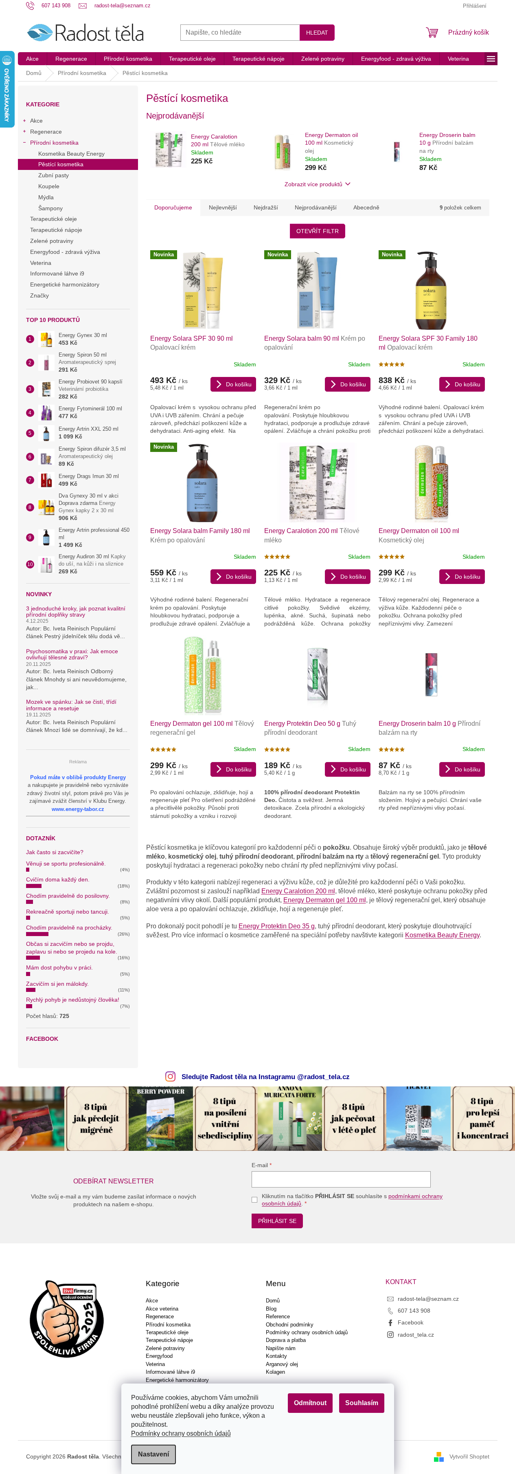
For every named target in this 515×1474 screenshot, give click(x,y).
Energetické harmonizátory (64, 284)
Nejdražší (266, 207)
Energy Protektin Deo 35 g (277, 926)
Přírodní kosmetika (54, 142)
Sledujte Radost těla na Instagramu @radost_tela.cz (266, 1077)
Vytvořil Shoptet (469, 1456)
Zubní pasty (53, 175)
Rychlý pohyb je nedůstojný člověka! (72, 999)
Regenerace (46, 131)
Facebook (410, 1322)
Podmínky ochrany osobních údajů (181, 1433)
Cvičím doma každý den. (58, 879)
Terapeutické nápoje (56, 230)
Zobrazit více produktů (313, 184)
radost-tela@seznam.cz (428, 1299)
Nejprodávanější (316, 207)
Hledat (317, 32)
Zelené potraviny (51, 241)
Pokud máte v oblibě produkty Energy (78, 777)
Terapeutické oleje (53, 219)
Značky (39, 295)
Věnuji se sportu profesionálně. (66, 863)
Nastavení (153, 1454)
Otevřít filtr (317, 231)
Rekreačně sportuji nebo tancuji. (67, 911)
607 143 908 (414, 1310)
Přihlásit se (277, 1221)
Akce (36, 120)
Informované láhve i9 (57, 273)
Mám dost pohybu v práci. (59, 967)
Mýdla (46, 197)
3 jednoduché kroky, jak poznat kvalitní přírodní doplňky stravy (75, 612)
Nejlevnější (223, 207)
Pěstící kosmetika (60, 164)
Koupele (48, 186)
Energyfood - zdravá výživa (65, 252)
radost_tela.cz (416, 1334)
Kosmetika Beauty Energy (71, 153)
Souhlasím (361, 1402)
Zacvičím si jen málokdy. (57, 983)
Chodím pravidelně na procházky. (69, 927)
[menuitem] (32, 58)
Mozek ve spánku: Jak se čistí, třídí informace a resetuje (71, 705)
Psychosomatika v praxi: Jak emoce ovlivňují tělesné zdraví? (72, 654)
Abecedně (366, 207)
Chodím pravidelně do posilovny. (68, 895)
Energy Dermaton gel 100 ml (324, 900)
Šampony (50, 208)
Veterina (40, 263)
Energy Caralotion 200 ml (298, 891)
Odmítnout (310, 1402)
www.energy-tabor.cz (78, 809)
